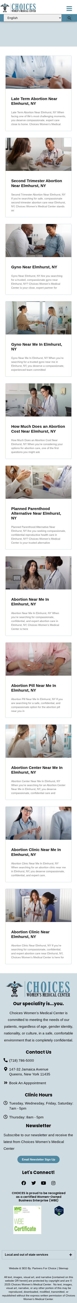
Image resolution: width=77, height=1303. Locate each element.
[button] (69, 18)
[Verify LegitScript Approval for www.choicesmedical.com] (59, 1214)
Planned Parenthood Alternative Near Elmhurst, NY (36, 513)
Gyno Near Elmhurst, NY (34, 267)
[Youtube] (43, 1183)
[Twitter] (33, 1183)
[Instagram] (53, 1183)
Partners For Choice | (45, 1268)
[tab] (38, 1254)
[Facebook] (23, 1183)
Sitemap (63, 1268)
